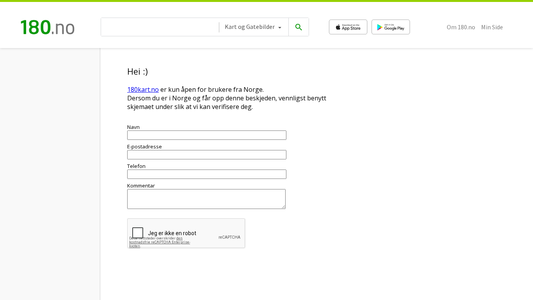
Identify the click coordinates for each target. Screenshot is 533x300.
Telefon (136, 166)
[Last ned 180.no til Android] (390, 27)
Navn (133, 126)
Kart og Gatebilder (250, 26)
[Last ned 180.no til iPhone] (348, 27)
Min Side (492, 27)
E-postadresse (144, 146)
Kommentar (141, 185)
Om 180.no (461, 27)
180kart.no (143, 89)
